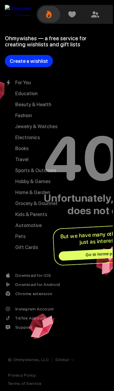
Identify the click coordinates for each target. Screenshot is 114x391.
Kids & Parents (31, 214)
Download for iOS (33, 275)
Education (26, 93)
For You (23, 82)
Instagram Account (34, 308)
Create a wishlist (29, 61)
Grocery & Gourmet (36, 203)
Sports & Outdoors (35, 170)
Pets (20, 236)
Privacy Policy (22, 375)
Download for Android (37, 284)
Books (22, 148)
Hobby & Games (32, 181)
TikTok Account (30, 318)
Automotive (28, 225)
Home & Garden (32, 192)
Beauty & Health (33, 104)
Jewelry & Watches (36, 126)
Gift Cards (26, 247)
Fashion (23, 115)
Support (23, 327)
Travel (22, 159)
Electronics (27, 137)
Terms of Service (24, 383)
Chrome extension (33, 293)
